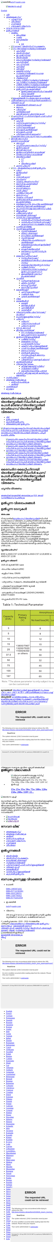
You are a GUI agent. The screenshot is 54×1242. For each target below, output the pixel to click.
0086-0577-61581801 (14, 891)
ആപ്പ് (3, 937)
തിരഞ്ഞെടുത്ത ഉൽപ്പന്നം (18, 424)
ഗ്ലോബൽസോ (17, 924)
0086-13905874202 (14, 889)
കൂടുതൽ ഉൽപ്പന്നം (15, 422)
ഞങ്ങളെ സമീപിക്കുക (11, 393)
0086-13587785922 (14, 896)
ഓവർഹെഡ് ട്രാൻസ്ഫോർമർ (26, 518)
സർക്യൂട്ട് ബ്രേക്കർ (24, 930)
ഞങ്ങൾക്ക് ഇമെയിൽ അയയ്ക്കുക (17, 495)
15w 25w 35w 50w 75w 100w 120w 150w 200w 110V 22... (29, 790)
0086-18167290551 (14, 893)
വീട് (7, 417)
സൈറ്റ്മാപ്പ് (6, 926)
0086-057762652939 (14, 898)
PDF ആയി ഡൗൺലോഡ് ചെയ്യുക (22, 496)
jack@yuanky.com (17, 2)
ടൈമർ (4, 930)
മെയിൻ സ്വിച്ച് (22, 928)
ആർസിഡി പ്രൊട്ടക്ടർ (40, 928)
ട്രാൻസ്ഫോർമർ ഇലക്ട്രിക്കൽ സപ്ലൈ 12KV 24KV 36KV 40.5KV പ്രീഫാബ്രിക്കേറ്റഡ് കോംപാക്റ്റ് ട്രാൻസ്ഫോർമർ (27, 692)
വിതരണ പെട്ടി (7, 928)
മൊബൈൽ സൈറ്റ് (22, 926)
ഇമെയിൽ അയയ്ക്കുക (12, 935)
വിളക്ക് (11, 930)
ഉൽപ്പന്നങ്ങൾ (12, 419)
